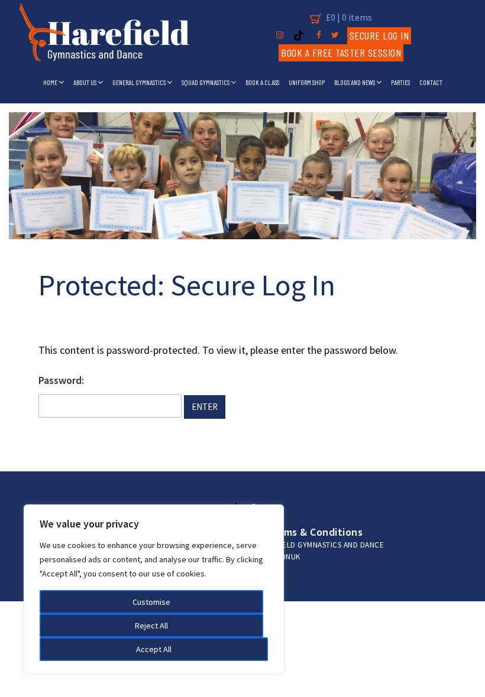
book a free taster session (341, 52)
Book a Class (262, 82)
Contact (430, 82)
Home (51, 82)
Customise (151, 602)
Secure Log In (379, 35)
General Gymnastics (139, 82)
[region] (154, 588)
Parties (400, 82)
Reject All (151, 625)
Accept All (154, 649)
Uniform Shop (307, 82)
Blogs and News (355, 82)
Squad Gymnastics (206, 82)
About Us (85, 82)
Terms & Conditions (315, 532)
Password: (61, 380)
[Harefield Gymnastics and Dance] (104, 35)
